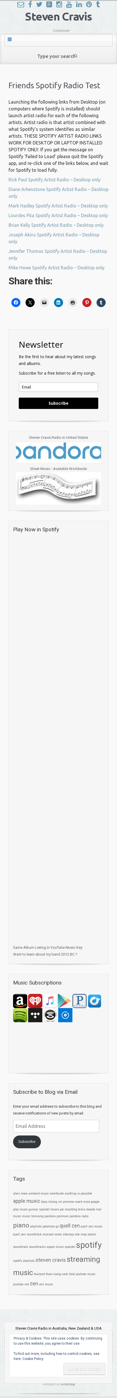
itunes (55, 1209)
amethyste (57, 1193)
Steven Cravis (58, 16)
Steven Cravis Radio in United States (58, 437)
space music (55, 1247)
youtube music (85, 1274)
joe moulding (68, 1209)
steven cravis (50, 1260)
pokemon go (51, 1226)
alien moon (20, 1193)
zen (34, 1283)
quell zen (70, 1226)
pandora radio (79, 1216)
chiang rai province (61, 1202)
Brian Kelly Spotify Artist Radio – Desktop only (56, 225)
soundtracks (37, 1247)
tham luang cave (57, 1274)
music (17, 1216)
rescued (48, 1234)
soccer (91, 1234)
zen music (46, 1284)
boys (44, 1202)
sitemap (68, 1234)
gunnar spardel (39, 1209)
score (58, 1234)
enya (86, 1202)
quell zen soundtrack (27, 1234)
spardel (70, 1247)
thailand (39, 1274)
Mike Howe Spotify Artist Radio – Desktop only (57, 267)
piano (21, 1225)
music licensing (33, 1216)
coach (79, 1202)
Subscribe (58, 403)
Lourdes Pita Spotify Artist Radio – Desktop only (58, 215)
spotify (89, 1245)
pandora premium (57, 1216)
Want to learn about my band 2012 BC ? (45, 954)
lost (98, 1209)
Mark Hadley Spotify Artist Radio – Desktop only (58, 205)
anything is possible (78, 1193)
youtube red (21, 1284)
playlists (36, 1226)
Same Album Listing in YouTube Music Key (47, 947)
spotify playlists (24, 1261)
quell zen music (92, 1226)
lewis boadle (86, 1209)
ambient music (39, 1193)
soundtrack (20, 1247)
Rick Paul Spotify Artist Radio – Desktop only (55, 179)
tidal (72, 1274)
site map (81, 1234)
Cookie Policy (32, 1359)
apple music (26, 1201)
